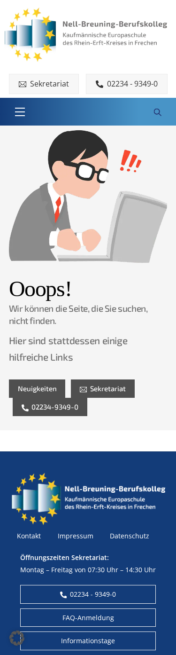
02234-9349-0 (54, 406)
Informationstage (88, 640)
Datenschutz (129, 535)
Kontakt (29, 535)
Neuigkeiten (37, 388)
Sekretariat (49, 84)
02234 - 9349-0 (132, 84)
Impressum (75, 535)
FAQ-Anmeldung (88, 617)
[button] (17, 638)
